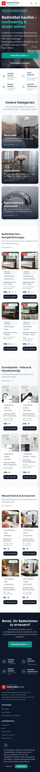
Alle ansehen (6, 247)
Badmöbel (5, 709)
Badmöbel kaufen (18, 644)
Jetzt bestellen (12, 297)
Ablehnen (8, 766)
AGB (3, 728)
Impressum (6, 725)
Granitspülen (6, 712)
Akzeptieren (21, 766)
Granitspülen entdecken (20, 63)
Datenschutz (6, 732)
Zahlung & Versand (8, 735)
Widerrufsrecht (7, 738)
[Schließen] (30, 766)
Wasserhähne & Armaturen (11, 716)
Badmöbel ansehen (18, 55)
